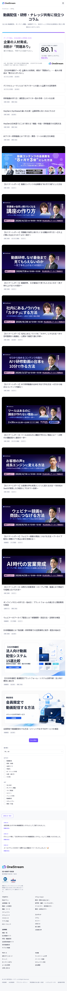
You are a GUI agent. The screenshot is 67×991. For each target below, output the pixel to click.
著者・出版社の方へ (41, 909)
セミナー (37, 921)
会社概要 (37, 965)
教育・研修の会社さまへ (42, 900)
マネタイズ (5, 918)
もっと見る (33, 740)
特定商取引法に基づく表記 (36, 982)
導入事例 (37, 927)
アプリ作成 (5, 921)
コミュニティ (6, 912)
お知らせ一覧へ (7, 816)
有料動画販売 (6, 945)
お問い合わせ (6, 968)
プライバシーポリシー (22, 982)
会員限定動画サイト (8, 942)
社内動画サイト (6, 936)
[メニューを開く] (63, 3)
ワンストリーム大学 (41, 956)
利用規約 (4, 982)
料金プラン (5, 900)
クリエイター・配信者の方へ (43, 906)
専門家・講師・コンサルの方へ (44, 903)
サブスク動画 (6, 948)
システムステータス (51, 982)
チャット (4, 959)
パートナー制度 (39, 959)
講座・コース (6, 909)
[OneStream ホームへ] (9, 3)
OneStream (5, 8)
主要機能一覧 (6, 903)
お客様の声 (38, 930)
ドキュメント (6, 915)
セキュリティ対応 (40, 962)
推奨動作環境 (61, 982)
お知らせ (37, 924)
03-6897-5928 (8, 871)
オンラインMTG (7, 962)
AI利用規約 (11, 982)
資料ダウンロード (7, 956)
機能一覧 (4, 933)
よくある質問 (6, 965)
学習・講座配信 (6, 939)
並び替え (6, 747)
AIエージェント (6, 924)
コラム (37, 918)
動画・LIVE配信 (6, 906)
